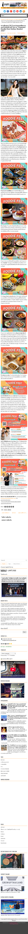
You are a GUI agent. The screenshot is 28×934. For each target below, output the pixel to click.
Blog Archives (17, 563)
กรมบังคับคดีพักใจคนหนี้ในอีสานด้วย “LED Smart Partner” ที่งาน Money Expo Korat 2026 (12, 624)
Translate (12, 655)
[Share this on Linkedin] (13, 507)
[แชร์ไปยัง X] (7, 510)
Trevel (2, 840)
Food (2, 836)
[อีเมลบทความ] (2, 509)
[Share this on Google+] (9, 507)
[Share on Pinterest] (11, 507)
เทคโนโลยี (3, 775)
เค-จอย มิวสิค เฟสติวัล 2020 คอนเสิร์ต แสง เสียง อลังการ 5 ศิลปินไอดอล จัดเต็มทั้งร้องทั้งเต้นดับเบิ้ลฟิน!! (17, 736)
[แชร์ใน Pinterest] (10, 510)
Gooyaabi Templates (13, 922)
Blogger (14, 920)
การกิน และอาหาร (9, 19)
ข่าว (2, 766)
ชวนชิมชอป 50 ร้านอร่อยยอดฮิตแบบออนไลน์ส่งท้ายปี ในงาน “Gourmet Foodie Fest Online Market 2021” (13, 28)
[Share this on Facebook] (5, 507)
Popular (4, 563)
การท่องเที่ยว (3, 764)
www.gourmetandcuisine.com (8, 498)
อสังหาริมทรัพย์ (4, 773)
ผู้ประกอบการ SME (5, 771)
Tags (9, 563)
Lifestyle (3, 838)
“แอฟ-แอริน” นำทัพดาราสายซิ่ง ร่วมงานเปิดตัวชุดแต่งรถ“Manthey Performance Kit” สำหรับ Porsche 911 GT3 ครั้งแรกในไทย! (14, 580)
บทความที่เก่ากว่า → (22, 512)
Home (2, 19)
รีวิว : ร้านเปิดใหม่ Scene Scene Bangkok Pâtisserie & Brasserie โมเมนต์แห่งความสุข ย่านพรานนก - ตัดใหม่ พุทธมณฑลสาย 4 (17, 746)
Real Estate (3, 843)
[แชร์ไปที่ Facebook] (9, 510)
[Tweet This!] (7, 507)
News (2, 831)
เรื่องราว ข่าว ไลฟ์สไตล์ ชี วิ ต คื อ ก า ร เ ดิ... (10, 829)
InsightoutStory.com (15, 919)
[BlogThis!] (6, 510)
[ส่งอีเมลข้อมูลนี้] (4, 510)
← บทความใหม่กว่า (5, 512)
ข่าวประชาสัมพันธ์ (18, 19)
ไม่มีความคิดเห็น (21, 33)
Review (3, 759)
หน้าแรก (14, 512)
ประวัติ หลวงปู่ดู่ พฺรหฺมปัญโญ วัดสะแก (15, 727)
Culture (3, 834)
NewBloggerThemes (14, 923)
